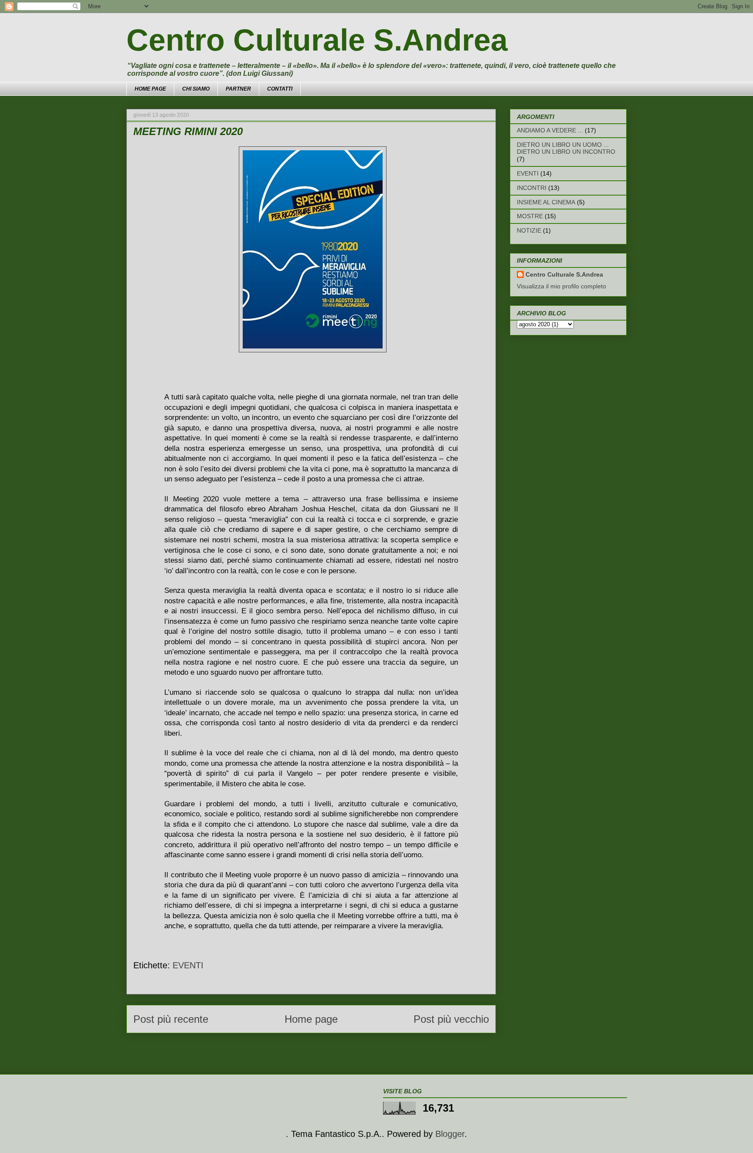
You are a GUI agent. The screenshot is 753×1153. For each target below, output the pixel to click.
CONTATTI (279, 89)
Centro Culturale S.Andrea (317, 40)
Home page (311, 1019)
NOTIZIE (529, 230)
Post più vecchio (451, 1019)
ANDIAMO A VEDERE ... (550, 130)
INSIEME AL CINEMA (546, 202)
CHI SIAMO (196, 89)
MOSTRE (530, 216)
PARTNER (238, 89)
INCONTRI (531, 187)
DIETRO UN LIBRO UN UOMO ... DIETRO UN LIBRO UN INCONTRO (566, 148)
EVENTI (188, 965)
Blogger (450, 1134)
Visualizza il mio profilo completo (561, 286)
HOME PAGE (150, 89)
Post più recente (170, 1019)
